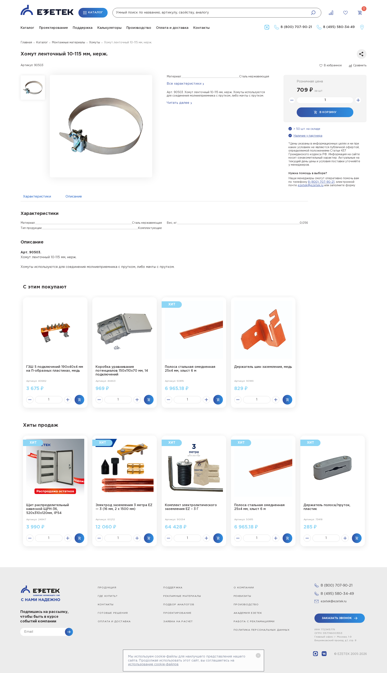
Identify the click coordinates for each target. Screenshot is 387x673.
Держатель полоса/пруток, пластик (327, 507)
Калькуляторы (109, 27)
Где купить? (108, 596)
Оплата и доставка (172, 27)
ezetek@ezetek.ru (311, 185)
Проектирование (53, 27)
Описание (74, 196)
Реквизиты (242, 596)
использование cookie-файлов (153, 664)
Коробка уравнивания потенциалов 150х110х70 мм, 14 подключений (122, 370)
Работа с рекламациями (254, 621)
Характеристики (37, 196)
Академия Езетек (248, 613)
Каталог (27, 27)
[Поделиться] (361, 54)
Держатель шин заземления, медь (263, 366)
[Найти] (313, 13)
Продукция (107, 588)
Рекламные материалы (182, 596)
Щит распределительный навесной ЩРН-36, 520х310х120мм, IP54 (47, 509)
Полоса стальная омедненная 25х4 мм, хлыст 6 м (190, 368)
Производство (138, 27)
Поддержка (83, 27)
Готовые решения (113, 613)
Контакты (201, 27)
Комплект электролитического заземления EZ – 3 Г (191, 507)
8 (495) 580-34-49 (337, 593)
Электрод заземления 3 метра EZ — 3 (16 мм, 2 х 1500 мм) (124, 507)
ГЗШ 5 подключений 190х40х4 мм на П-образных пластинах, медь (54, 368)
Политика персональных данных (262, 630)
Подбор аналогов (178, 604)
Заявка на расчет (178, 621)
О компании (244, 588)
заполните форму (342, 185)
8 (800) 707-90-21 (321, 182)
